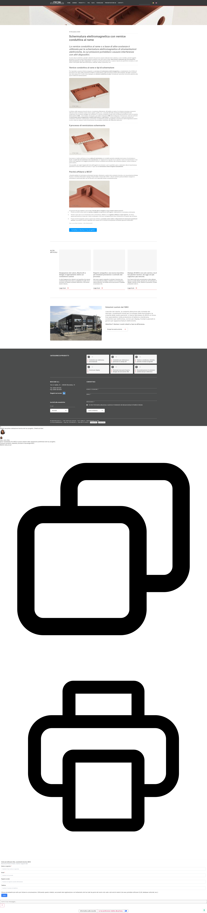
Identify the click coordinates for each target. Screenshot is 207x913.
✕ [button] (0, 427)
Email (3, 872)
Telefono (3, 885)
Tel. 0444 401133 (55, 388)
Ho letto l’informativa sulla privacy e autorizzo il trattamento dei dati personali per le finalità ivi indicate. (116, 404)
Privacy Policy (94, 422)
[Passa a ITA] (153, 3)
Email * (89, 394)
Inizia (4, 895)
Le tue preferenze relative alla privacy (111, 911)
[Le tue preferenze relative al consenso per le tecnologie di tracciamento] (204, 910)
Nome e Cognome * (93, 389)
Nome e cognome (6, 866)
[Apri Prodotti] (85, 2)
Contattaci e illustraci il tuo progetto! (83, 230)
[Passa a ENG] (156, 3)
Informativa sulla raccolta (88, 911)
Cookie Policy (102, 422)
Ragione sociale (5, 878)
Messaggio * (91, 401)
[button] (103, 432)
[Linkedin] (64, 393)
